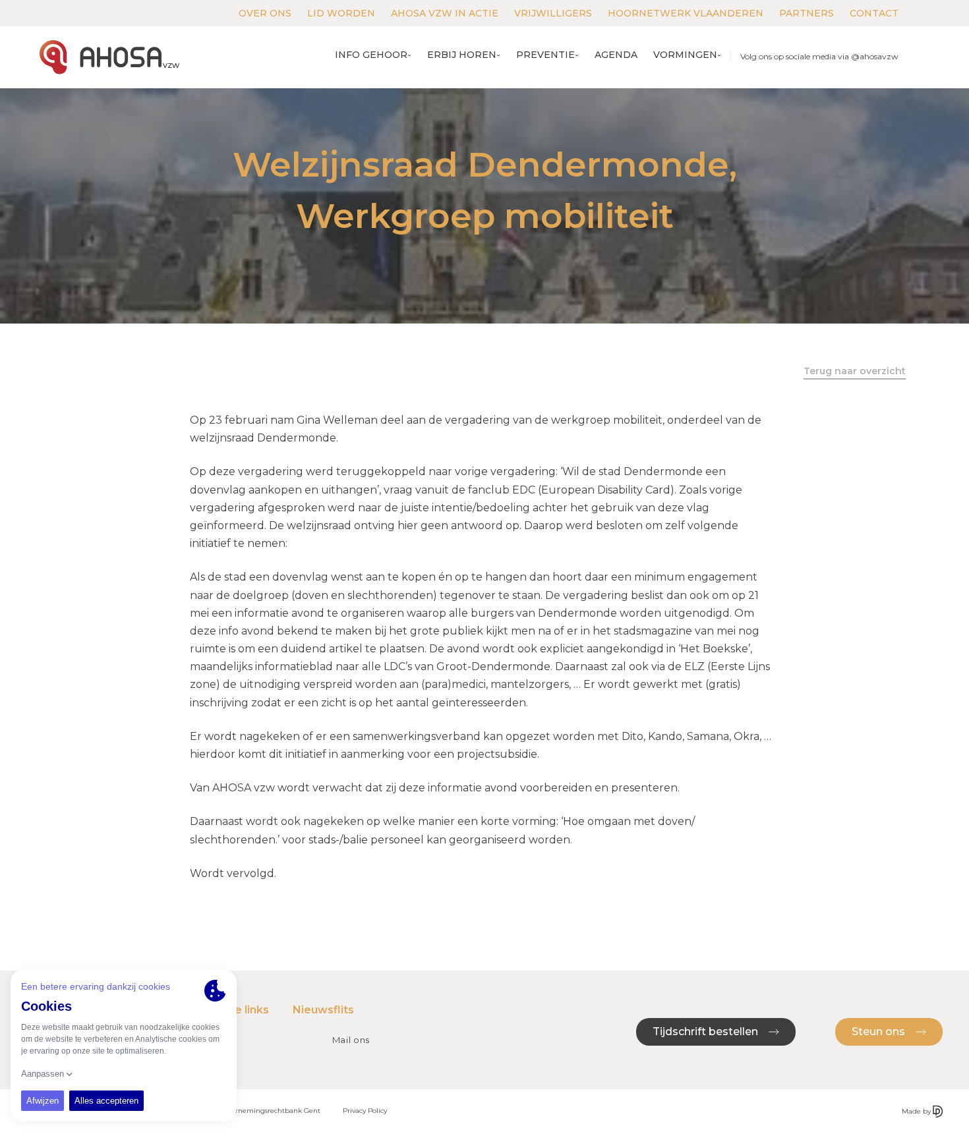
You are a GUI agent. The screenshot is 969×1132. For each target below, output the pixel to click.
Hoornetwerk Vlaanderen (685, 13)
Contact (874, 13)
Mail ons (351, 1039)
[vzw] (101, 57)
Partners (806, 13)
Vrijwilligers (553, 13)
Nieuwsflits (323, 1010)
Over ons (265, 13)
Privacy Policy (365, 1110)
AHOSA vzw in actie (444, 13)
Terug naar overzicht (855, 371)
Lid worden (341, 13)
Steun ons (880, 1031)
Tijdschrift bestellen (707, 1031)
